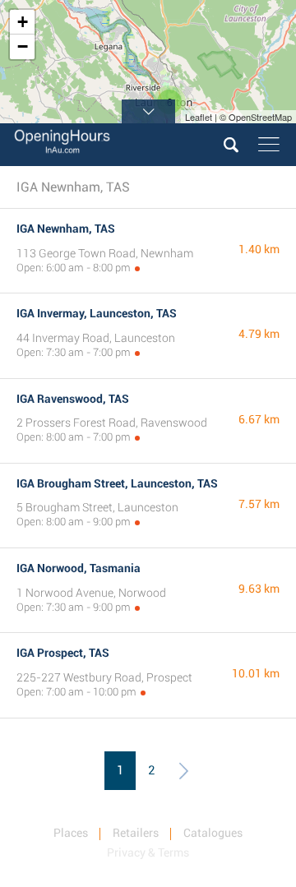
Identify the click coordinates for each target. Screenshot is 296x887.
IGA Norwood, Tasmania (78, 568)
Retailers (136, 832)
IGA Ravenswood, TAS (72, 398)
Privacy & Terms (148, 852)
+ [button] (22, 22)
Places (70, 832)
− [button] (22, 46)
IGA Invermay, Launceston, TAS (96, 313)
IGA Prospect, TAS (62, 652)
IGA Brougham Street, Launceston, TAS (117, 483)
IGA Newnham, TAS (65, 228)
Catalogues (213, 832)
